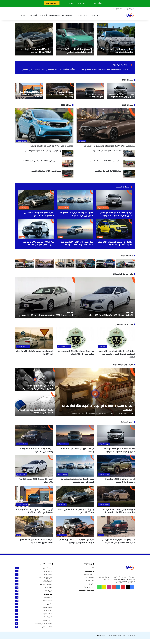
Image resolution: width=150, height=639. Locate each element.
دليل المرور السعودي (124, 324)
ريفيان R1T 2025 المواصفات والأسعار (108, 171)
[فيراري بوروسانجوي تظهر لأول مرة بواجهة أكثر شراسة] (116, 39)
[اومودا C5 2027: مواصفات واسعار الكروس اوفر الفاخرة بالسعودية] (121, 91)
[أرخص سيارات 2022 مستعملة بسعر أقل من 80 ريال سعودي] (45, 297)
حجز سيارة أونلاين (89, 587)
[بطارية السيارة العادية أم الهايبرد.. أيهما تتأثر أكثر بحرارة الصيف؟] (95, 392)
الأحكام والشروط (89, 574)
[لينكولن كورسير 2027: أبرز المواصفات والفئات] (90, 91)
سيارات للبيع (130, 8)
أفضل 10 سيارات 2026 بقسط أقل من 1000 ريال (111, 315)
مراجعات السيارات (82, 15)
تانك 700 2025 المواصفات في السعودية (107, 151)
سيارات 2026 (66, 105)
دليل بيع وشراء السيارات (123, 274)
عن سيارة (49, 604)
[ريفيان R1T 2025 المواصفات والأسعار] (129, 174)
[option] (116, 39)
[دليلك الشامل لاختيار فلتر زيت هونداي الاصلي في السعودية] (35, 404)
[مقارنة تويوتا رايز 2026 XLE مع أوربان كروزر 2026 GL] (67, 163)
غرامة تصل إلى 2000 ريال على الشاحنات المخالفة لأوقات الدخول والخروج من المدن (117, 354)
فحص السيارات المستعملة (86, 590)
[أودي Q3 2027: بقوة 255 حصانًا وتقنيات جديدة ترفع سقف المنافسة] (29, 91)
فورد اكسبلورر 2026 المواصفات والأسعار (46, 171)
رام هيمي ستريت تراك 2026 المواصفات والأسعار (43, 151)
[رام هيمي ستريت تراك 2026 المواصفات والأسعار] (67, 153)
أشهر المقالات (127, 422)
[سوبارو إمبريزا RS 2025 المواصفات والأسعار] (129, 163)
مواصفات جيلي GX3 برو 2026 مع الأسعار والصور (51, 146)
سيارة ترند (91, 583)
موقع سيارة (100, 635)
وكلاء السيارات (47, 620)
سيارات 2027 (127, 80)
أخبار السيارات (48, 591)
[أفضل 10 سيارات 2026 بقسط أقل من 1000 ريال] (105, 297)
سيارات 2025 (127, 105)
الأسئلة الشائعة (47, 601)
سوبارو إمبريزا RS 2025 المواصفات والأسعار (106, 161)
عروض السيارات (47, 610)
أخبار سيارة (43, 15)
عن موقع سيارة (89, 571)
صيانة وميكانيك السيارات (122, 364)
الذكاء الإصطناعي (47, 627)
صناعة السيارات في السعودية (43, 623)
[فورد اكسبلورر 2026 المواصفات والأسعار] (67, 174)
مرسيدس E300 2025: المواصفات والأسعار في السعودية (109, 146)
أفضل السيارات (95, 15)
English (22, 15)
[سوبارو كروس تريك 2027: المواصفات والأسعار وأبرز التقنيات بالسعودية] (60, 91)
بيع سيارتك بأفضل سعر (119, 8)
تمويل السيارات (47, 607)
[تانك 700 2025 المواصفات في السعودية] (129, 153)
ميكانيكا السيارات (47, 571)
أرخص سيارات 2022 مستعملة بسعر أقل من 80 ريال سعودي (46, 315)
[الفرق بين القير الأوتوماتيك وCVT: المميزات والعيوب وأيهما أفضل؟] (35, 379)
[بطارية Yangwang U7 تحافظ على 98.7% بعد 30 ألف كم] (34, 39)
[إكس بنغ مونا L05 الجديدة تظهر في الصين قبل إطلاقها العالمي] (75, 39)
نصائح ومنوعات (47, 587)
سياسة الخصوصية (89, 577)
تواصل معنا (90, 568)
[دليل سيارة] (129, 15)
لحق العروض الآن (51, 3)
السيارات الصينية (67, 15)
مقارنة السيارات (54, 15)
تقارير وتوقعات (47, 617)
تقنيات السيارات (47, 614)
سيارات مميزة (48, 594)
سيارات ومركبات (89, 580)
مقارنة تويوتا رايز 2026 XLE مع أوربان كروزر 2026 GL (42, 161)
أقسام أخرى (33, 15)
